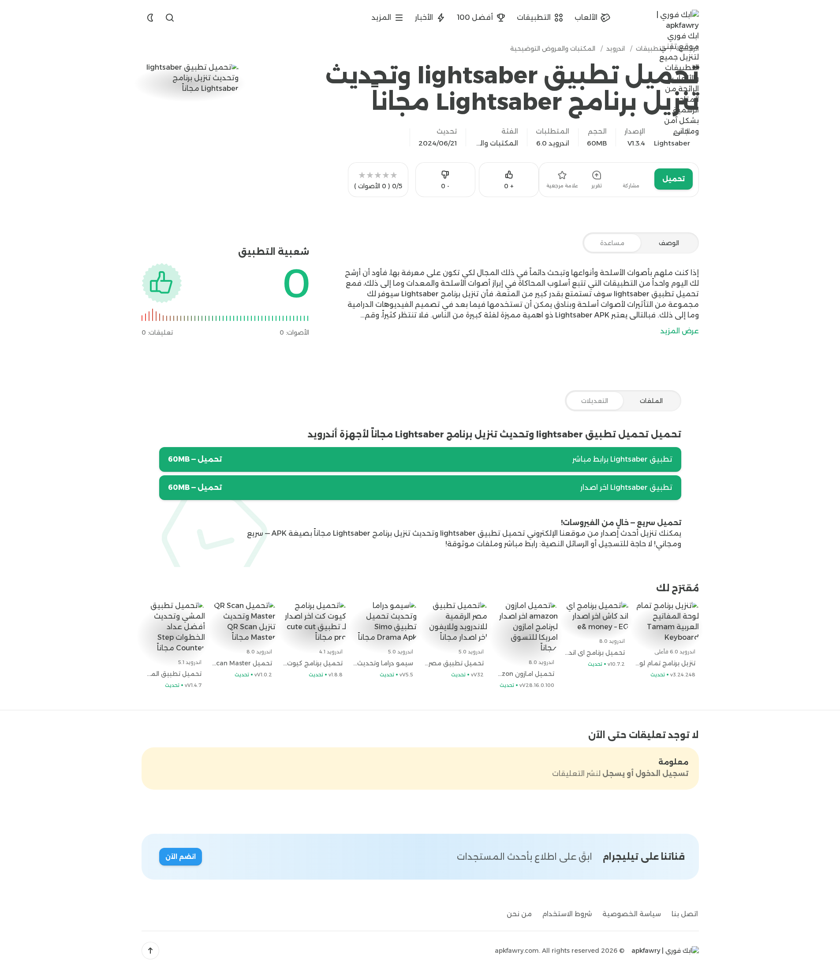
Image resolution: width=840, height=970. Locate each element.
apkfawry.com (517, 951)
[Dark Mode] (150, 17)
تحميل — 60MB (195, 459)
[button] (150, 950)
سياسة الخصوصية (631, 914)
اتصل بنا (685, 914)
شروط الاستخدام (567, 914)
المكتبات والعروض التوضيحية (496, 143)
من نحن (519, 914)
